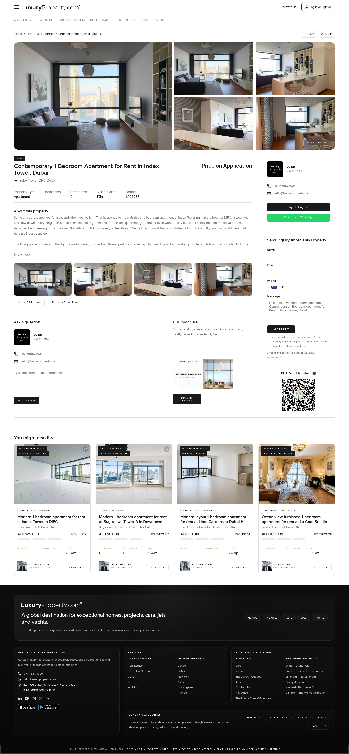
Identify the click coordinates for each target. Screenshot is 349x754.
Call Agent (301, 207)
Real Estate (45, 20)
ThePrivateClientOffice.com (253, 698)
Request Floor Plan (65, 302)
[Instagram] (34, 698)
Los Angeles (185, 687)
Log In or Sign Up (321, 7)
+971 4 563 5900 (33, 673)
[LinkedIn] (20, 698)
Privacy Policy (236, 749)
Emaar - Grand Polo (297, 665)
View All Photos (317, 142)
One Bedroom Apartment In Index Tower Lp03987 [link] (70, 34)
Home (18, 34)
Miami (181, 682)
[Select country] (274, 287)
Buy (29, 34)
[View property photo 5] (295, 123)
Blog (144, 20)
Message (273, 296)
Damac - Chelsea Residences (304, 671)
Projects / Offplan (139, 671)
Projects (272, 617)
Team (239, 682)
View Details (76, 567)
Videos (240, 671)
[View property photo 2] (213, 68)
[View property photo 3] (295, 68)
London (182, 665)
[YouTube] (27, 698)
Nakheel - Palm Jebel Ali (300, 687)
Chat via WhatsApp (301, 217)
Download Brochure (187, 399)
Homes (253, 617)
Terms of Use (257, 749)
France (182, 692)
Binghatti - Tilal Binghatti (301, 676)
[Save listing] (85, 449)
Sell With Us (288, 7)
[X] (40, 698)
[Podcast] (47, 698)
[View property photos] (93, 96)
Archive (275, 749)
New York (183, 676)
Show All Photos (29, 302)
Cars (105, 20)
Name (271, 250)
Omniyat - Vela (295, 682)
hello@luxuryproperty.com (39, 679)
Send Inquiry (281, 328)
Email (270, 265)
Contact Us (161, 20)
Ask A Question (26, 400)
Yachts (130, 20)
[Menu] (16, 7)
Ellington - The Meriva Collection (306, 692)
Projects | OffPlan (72, 20)
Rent (93, 20)
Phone (271, 281)
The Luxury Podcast (248, 676)
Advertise (21, 20)
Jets (117, 20)
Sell (140, 749)
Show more (22, 255)
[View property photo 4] (213, 123)
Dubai (181, 671)
